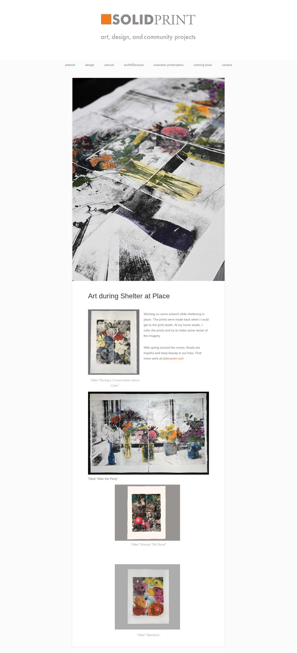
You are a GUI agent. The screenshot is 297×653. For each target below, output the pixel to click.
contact (227, 65)
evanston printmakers (169, 65)
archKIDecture (134, 65)
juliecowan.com (173, 358)
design (89, 65)
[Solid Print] (148, 30)
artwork (70, 65)
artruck (109, 65)
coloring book (203, 65)
